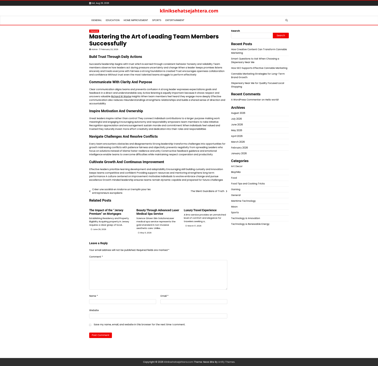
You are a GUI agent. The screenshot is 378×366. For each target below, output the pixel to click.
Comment (96, 256)
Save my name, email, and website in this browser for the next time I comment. (139, 324)
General (96, 20)
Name (93, 296)
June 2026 (237, 124)
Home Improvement (136, 20)
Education (112, 20)
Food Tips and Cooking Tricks (248, 183)
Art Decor (237, 166)
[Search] (286, 20)
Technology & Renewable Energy (250, 224)
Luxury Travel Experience (200, 210)
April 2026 (237, 136)
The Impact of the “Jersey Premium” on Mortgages (106, 211)
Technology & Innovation (245, 218)
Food (234, 178)
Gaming (235, 189)
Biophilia (236, 172)
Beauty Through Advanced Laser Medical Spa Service (157, 211)
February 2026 (239, 147)
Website (94, 310)
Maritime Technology (243, 201)
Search (235, 31)
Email (164, 296)
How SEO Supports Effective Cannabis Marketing (259, 68)
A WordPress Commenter (246, 100)
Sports (156, 20)
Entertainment (174, 20)
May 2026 (236, 130)
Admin (95, 49)
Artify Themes (226, 362)
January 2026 (239, 153)
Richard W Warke (121, 96)
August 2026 (238, 113)
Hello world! (272, 100)
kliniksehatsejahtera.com (189, 11)
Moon (234, 206)
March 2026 (238, 142)
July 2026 (236, 118)
